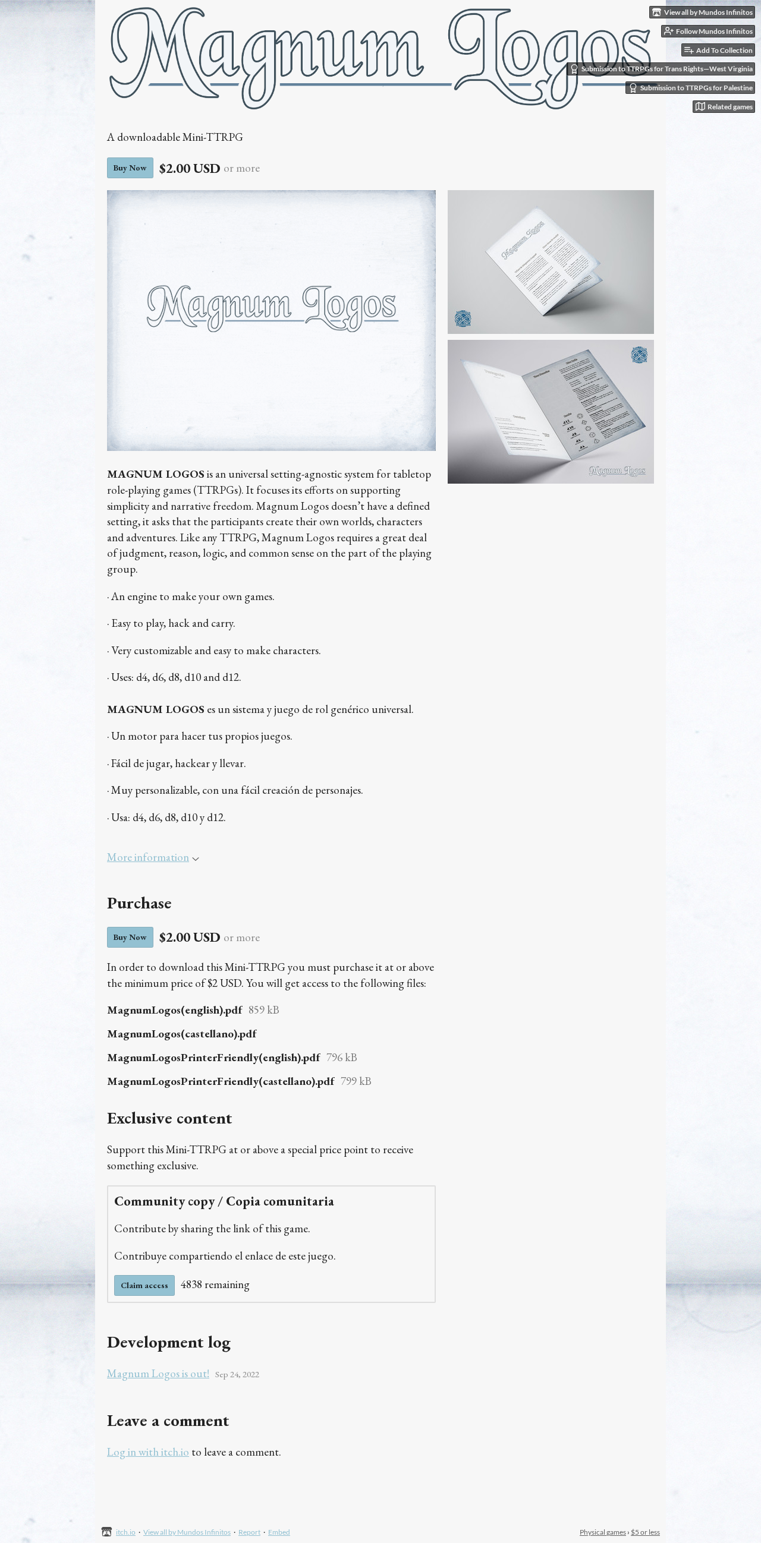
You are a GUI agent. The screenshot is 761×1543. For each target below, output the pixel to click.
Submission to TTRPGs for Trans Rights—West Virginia (667, 68)
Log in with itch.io (148, 1451)
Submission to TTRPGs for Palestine (696, 87)
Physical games (603, 1532)
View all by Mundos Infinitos (187, 1532)
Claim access (144, 1285)
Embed (279, 1532)
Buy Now (130, 167)
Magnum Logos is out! (158, 1373)
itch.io (126, 1532)
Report (249, 1532)
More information (148, 857)
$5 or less (645, 1532)
